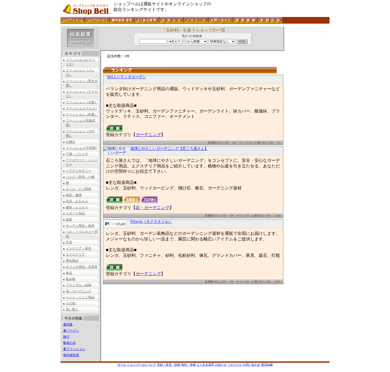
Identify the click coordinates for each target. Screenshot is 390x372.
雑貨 (69, 219)
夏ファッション (74, 349)
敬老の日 (69, 343)
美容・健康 (74, 195)
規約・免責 (188, 364)
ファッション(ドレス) (81, 108)
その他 (70, 303)
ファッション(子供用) (81, 148)
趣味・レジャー (77, 207)
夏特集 (68, 324)
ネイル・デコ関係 (78, 189)
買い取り (72, 309)
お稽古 (70, 142)
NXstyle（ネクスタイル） (151, 222)
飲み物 (70, 279)
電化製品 (72, 260)
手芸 (69, 242)
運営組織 (267, 364)
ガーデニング (148, 134)
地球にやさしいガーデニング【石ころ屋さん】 (169, 149)
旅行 (66, 337)
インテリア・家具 (78, 248)
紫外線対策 (71, 355)
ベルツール (234, 364)
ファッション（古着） (82, 102)
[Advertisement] (306, 105)
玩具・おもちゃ (77, 201)
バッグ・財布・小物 (80, 177)
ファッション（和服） (82, 114)
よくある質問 (205, 364)
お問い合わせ (251, 364)
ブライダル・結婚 (78, 285)
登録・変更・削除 (168, 364)
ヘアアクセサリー (78, 170)
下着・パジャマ (77, 154)
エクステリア (75, 254)
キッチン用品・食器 (80, 225)
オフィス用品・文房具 (82, 267)
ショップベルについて (141, 364)
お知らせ (221, 364)
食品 (69, 273)
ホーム (122, 364)
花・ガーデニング (78, 291)
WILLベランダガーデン (126, 77)
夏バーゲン (71, 330)
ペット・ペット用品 (80, 297)
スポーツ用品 (75, 213)
